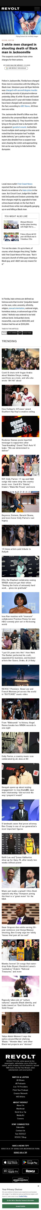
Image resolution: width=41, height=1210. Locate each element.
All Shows (20, 1080)
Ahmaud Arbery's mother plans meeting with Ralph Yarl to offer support (28, 225)
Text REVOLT (20, 1134)
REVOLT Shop (20, 1137)
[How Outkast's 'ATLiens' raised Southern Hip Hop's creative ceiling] (20, 395)
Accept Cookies (20, 1206)
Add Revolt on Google (17, 68)
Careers (20, 1118)
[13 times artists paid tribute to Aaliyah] (20, 535)
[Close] (38, 1186)
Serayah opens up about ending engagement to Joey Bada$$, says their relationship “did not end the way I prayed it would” (18, 791)
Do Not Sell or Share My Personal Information (20, 1200)
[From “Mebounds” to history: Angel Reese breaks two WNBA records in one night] (20, 709)
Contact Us (20, 1130)
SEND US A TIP (20, 1152)
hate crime (27, 190)
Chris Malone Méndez (14, 65)
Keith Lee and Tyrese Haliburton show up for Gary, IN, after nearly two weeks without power (19, 860)
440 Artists (20, 1097)
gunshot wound (19, 127)
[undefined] (11, 224)
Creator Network (20, 1093)
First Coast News (24, 184)
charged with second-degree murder (21, 90)
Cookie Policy (23, 1196)
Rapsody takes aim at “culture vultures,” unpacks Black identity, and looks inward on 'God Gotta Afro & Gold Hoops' (19, 1004)
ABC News (25, 106)
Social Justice (8, 40)
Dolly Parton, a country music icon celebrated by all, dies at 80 (18, 757)
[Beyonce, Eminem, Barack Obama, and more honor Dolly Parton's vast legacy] (20, 501)
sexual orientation (16, 308)
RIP (20, 333)
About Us (20, 1105)
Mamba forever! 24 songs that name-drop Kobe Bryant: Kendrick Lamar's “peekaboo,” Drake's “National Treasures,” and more (19, 967)
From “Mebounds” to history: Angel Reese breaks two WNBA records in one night (19, 725)
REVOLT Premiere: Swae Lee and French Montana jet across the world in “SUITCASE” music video (19, 691)
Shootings (27, 333)
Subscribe (20, 1127)
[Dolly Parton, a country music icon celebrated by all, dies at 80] (20, 742)
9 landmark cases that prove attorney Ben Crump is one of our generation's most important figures (19, 826)
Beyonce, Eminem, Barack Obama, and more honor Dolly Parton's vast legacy (18, 518)
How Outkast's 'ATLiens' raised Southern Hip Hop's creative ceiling (18, 410)
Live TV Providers (20, 1087)
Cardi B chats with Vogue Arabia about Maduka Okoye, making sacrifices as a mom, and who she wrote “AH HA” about (18, 376)
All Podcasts (20, 1083)
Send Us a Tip (20, 1112)
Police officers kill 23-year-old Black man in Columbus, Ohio (28, 236)
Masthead (20, 1109)
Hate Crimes (12, 333)
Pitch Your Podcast (20, 1090)
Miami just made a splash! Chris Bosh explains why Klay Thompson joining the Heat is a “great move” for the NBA (19, 895)
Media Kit (20, 1115)
